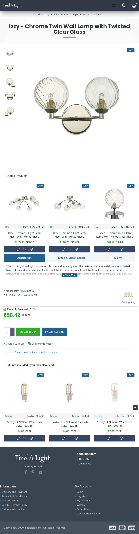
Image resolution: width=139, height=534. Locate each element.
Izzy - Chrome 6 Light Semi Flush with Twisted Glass (24, 234)
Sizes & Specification (71, 257)
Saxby (8, 415)
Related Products (16, 175)
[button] (3, 407)
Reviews (116, 257)
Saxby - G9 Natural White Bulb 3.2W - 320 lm (69, 423)
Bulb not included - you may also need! (30, 365)
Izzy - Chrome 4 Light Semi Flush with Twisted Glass (69, 234)
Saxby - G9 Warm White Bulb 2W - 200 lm (114, 423)
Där (7, 226)
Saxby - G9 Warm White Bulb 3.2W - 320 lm (24, 423)
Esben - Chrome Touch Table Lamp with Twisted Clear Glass (114, 234)
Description (24, 257)
